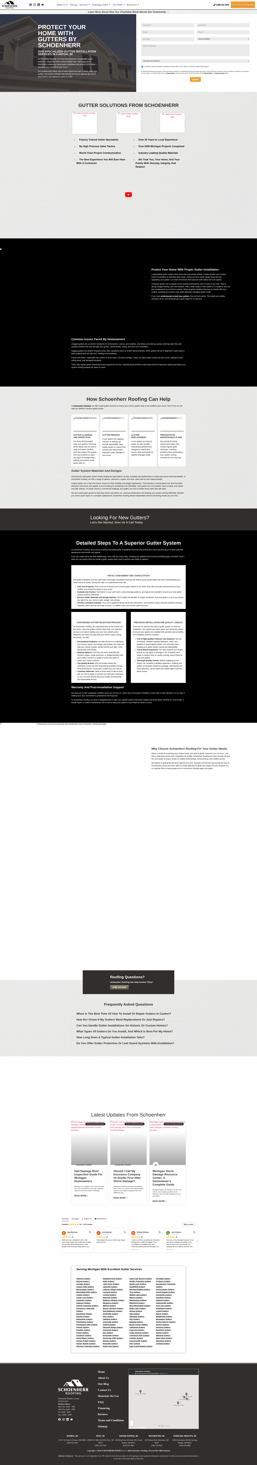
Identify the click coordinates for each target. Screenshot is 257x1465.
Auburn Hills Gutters (85, 1287)
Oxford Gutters (109, 1325)
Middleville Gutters (164, 1317)
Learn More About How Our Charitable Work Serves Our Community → (128, 12)
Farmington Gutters (84, 1322)
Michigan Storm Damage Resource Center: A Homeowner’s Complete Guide (165, 1178)
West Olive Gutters (164, 1338)
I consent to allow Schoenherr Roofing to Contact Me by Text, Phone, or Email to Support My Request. (176, 66)
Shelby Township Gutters (140, 1281)
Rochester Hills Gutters (113, 1338)
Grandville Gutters (164, 1295)
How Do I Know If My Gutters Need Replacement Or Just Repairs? (120, 1019)
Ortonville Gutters (110, 1322)
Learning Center (100, 4)
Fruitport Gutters (163, 1281)
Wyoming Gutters (163, 1341)
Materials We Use (108, 1396)
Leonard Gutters (110, 1292)
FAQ (101, 1402)
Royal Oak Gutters (111, 1346)
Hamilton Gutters (163, 1298)
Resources (132, 4)
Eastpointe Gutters (84, 1319)
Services (83, 4)
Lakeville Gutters (110, 1287)
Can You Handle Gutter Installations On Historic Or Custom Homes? (122, 1025)
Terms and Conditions (111, 1420)
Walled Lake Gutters (138, 1295)
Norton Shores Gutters (165, 1322)
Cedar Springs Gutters (139, 1333)
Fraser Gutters (82, 1333)
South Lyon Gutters (137, 1284)
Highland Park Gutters (112, 1279)
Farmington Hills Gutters (86, 1325)
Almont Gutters (82, 1281)
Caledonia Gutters (137, 1327)
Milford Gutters (109, 1306)
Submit (195, 79)
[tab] (109, 1269)
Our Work (118, 4)
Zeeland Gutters (163, 1344)
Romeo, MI (72, 1436)
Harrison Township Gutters (87, 1346)
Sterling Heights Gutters (139, 1290)
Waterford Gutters (137, 1303)
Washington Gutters (138, 1300)
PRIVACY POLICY (65, 1456)
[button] (128, 195)
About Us (61, 4)
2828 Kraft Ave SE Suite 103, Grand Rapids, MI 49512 (128, 1441)
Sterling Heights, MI (184, 1436)
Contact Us (104, 1390)
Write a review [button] (188, 1224)
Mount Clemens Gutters (113, 1308)
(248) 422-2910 (222, 5)
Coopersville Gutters (138, 1341)
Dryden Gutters (82, 1317)
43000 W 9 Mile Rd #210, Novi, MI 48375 (100, 1441)
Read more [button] (65, 1249)
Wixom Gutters (135, 1311)
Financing (104, 1408)
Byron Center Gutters (138, 1325)
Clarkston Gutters (84, 1300)
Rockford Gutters (163, 1330)
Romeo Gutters (109, 1341)
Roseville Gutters (110, 1344)
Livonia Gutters (109, 1295)
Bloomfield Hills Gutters (86, 1292)
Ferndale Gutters (163, 1279)
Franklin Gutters (83, 1330)
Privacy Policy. (170, 73)
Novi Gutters (108, 1317)
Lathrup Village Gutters (113, 1290)
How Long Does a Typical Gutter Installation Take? (110, 1037)
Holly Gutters (108, 1281)
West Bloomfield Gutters (139, 1306)
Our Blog (103, 1383)
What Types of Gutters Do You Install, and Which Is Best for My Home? (124, 1031)
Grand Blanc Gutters (85, 1338)
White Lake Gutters (137, 1308)
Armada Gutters (83, 1284)
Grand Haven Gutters (165, 1290)
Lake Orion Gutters (111, 1284)
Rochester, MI (157, 1436)
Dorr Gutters (134, 1344)
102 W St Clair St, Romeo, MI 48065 (72, 1440)
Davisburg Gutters (84, 1314)
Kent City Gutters (163, 1306)
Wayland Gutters (163, 1336)
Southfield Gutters (137, 1287)
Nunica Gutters (162, 1325)
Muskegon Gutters (164, 1319)
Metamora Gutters (110, 1303)
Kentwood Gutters (164, 1308)
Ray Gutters (108, 1333)
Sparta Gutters (162, 1333)
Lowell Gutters (162, 1311)
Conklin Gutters (136, 1338)
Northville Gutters (110, 1314)
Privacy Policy (208, 73)
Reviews (103, 1414)
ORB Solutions (164, 1451)
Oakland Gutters (110, 1319)
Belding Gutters (136, 1322)
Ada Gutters (134, 1314)
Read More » (81, 1196)
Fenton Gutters (82, 1327)
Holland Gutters (163, 1300)
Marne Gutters (162, 1314)
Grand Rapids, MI (128, 1436)
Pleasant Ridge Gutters (113, 1327)
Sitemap (102, 1426)
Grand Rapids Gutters (165, 1292)
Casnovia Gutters (136, 1330)
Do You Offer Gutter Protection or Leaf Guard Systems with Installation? (125, 1043)
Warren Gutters (135, 1298)
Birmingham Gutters (85, 1290)
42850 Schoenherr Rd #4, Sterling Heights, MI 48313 (184, 1441)
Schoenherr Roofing (82, 406)
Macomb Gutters (110, 1298)
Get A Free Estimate (242, 4)
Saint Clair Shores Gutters (140, 1279)
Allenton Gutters (83, 1279)
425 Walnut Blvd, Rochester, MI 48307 (157, 1441)
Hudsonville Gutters (164, 1303)
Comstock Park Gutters (139, 1336)
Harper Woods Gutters (86, 1344)
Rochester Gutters (111, 1336)
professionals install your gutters (175, 296)
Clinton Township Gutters (87, 1306)
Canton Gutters (82, 1295)
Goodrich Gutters (83, 1336)
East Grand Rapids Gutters (140, 1346)
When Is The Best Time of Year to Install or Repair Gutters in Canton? (123, 1013)
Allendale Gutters (136, 1317)
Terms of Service (220, 73)
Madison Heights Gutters (113, 1300)
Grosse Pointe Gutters (85, 1341)
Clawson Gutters (83, 1303)
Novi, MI (100, 1436)
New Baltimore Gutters (112, 1311)
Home (101, 1371)
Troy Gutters (134, 1292)
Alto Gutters (134, 1319)
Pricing (73, 4)
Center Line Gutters (84, 1298)
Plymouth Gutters (110, 1330)
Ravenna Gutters (163, 1327)
